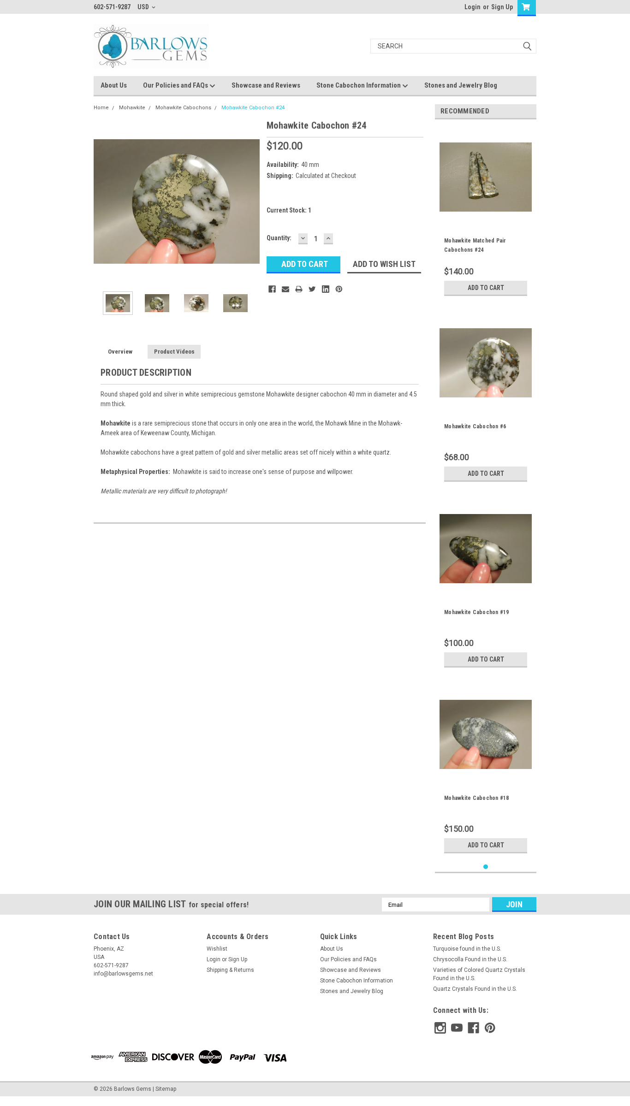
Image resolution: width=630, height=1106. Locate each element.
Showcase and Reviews (266, 85)
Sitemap (165, 1089)
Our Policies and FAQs (176, 85)
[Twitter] (312, 289)
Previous (103, 201)
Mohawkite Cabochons (183, 108)
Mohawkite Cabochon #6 (475, 426)
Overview (120, 351)
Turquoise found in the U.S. (467, 949)
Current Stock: (289, 210)
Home (101, 108)
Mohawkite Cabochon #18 (476, 798)
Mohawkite (132, 108)
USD (143, 7)
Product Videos (174, 351)
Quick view (485, 216)
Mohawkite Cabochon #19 (476, 612)
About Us (114, 85)
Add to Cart (486, 287)
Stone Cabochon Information (359, 85)
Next (250, 201)
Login (472, 7)
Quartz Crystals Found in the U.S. (475, 989)
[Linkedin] (325, 289)
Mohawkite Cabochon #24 (253, 108)
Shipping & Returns (230, 970)
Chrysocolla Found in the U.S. (470, 959)
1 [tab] (485, 866)
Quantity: (279, 238)
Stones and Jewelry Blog (460, 85)
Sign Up (502, 7)
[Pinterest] (339, 289)
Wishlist (217, 949)
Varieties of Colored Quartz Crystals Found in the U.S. (479, 974)
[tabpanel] (486, 213)
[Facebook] (272, 289)
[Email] (285, 289)
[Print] (299, 289)
